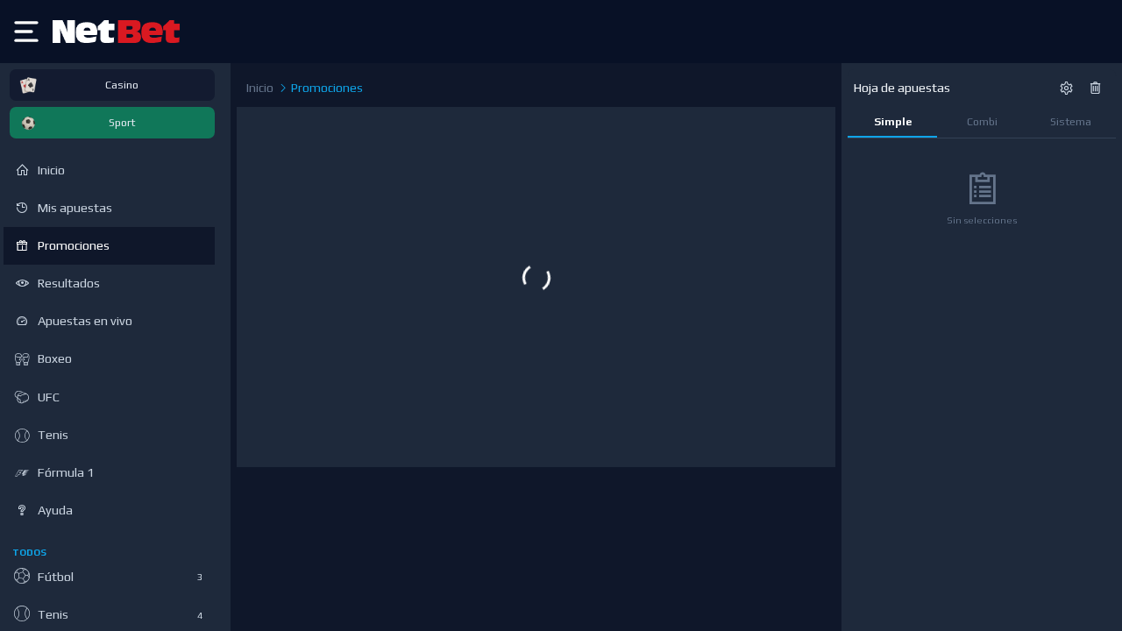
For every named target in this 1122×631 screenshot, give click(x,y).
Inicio (259, 88)
